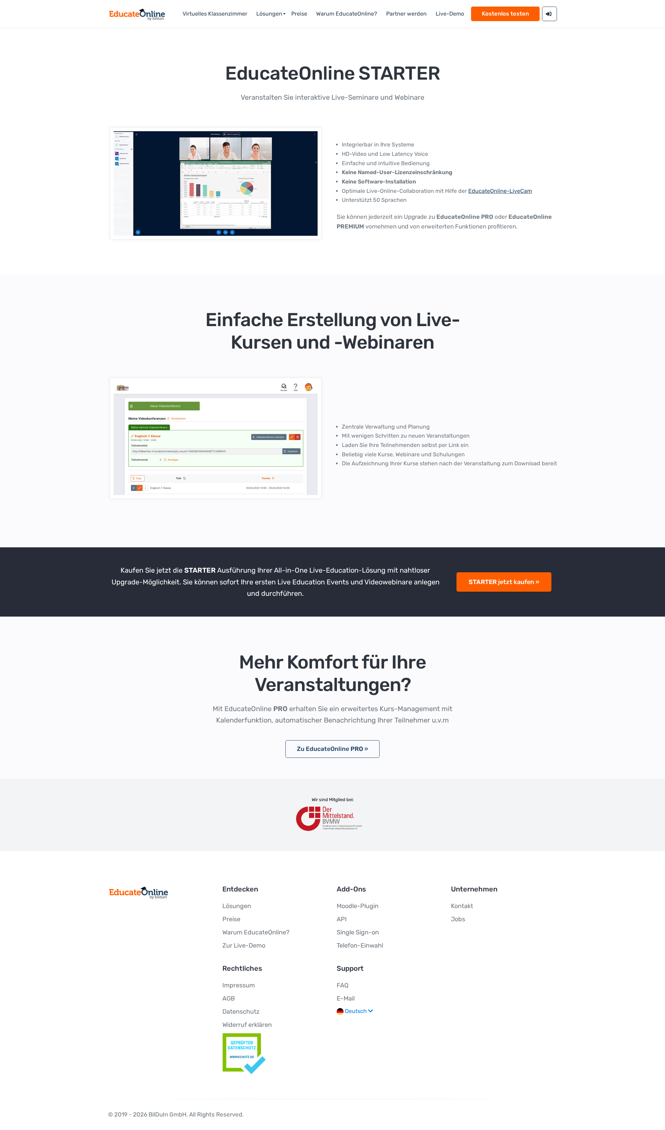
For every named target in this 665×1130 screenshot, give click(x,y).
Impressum (238, 985)
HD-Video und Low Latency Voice (385, 154)
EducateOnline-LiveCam (500, 191)
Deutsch (356, 1011)
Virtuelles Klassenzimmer (215, 13)
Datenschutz (240, 1011)
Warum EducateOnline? (346, 13)
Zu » (332, 748)
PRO (464, 216)
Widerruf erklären (247, 1025)
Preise (299, 13)
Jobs (458, 919)
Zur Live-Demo (243, 945)
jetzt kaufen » (504, 582)
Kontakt (462, 906)
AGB (228, 998)
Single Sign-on (358, 932)
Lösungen (269, 13)
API (342, 919)
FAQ (342, 985)
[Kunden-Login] (549, 14)
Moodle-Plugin (358, 906)
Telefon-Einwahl (360, 945)
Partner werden (406, 13)
